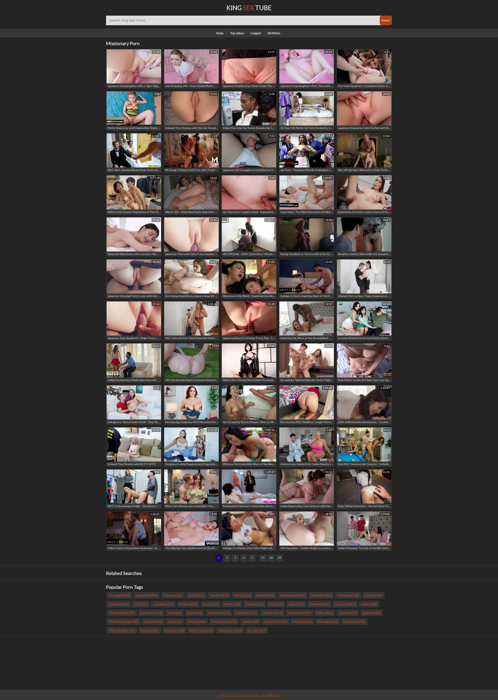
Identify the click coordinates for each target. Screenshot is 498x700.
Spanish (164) (371, 613)
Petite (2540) (197, 621)
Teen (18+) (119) (219, 613)
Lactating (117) (163, 604)
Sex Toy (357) (257, 630)
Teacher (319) (219, 595)
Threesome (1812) (224, 621)
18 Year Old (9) (272, 613)
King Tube (249, 7)
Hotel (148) (369, 604)
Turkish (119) (348, 613)
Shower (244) (265, 595)
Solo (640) (174, 613)
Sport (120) (210, 604)
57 (262, 557)
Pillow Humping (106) (123, 621)
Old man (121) (172, 595)
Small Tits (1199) (275, 621)
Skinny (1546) (153, 621)
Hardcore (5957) (299, 613)
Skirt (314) (175, 621)
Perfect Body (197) (122, 613)
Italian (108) (250, 621)
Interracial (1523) (230, 630)
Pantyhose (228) (354, 621)
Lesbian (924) (150, 630)
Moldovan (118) (348, 595)
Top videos (237, 33)
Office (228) (242, 595)
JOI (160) (141, 604)
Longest (255, 33)
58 (271, 557)
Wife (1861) (325, 613)
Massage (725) (327, 621)
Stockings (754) (119, 595)
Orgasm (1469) (345, 604)
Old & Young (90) (201, 630)
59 (279, 557)
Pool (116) (276, 604)
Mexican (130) (174, 630)
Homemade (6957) (292, 595)
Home (220, 33)
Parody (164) (373, 595)
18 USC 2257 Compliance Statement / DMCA (243, 695)
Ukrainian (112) (246, 613)
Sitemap (276, 695)
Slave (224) (194, 613)
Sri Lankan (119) (151, 613)
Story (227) (296, 604)
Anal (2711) (196, 595)
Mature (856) (188, 604)
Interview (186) (321, 595)
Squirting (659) (119, 604)
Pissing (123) (254, 604)
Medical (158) (302, 621)
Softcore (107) (319, 604)
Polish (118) (232, 604)
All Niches (273, 33)
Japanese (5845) (147, 595)
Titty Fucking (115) (122, 630)
